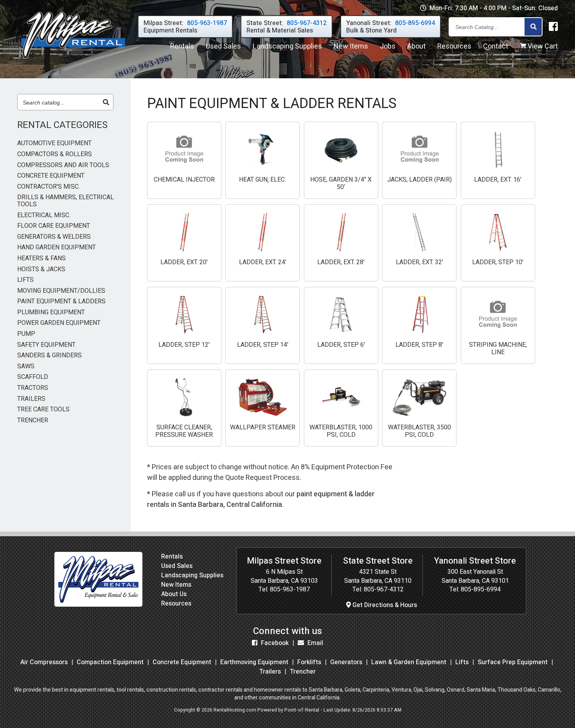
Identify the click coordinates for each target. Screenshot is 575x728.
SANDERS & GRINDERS (49, 355)
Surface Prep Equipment (513, 662)
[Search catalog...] (106, 102)
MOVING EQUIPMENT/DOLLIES (61, 291)
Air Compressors (44, 662)
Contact (495, 46)
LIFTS (25, 280)
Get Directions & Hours (384, 605)
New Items (176, 584)
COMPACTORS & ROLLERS (54, 154)
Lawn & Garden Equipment (408, 662)
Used (223, 46)
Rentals (182, 46)
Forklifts (309, 662)
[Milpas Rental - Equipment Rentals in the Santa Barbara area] (73, 60)
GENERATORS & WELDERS (54, 237)
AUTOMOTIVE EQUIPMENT (54, 143)
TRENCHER (32, 420)
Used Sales (176, 566)
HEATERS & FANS (41, 258)
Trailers (270, 671)
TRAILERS (31, 399)
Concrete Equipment (182, 662)
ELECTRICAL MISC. (43, 215)
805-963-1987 (290, 589)
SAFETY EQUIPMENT (46, 345)
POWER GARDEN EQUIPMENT (59, 323)
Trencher (303, 671)
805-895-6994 (481, 589)
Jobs (387, 46)
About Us (174, 594)
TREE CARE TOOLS (43, 409)
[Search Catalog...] (533, 27)
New (351, 46)
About (416, 46)
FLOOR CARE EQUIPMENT (53, 226)
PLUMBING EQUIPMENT (51, 312)
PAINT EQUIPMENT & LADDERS (61, 301)
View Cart (542, 46)
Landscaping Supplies (192, 575)
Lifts (462, 662)
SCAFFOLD (32, 377)
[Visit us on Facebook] (553, 27)
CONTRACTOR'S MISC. (48, 187)
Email (314, 643)
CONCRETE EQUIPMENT (50, 176)
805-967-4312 (384, 589)
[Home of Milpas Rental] (98, 604)
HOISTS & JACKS (41, 269)
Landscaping (287, 46)
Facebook (274, 643)
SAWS (25, 366)
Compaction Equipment (110, 662)
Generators (346, 662)
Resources (454, 46)
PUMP (26, 334)
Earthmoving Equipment (254, 662)
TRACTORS (32, 388)
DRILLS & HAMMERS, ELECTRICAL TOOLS (65, 201)
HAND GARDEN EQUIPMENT (56, 247)
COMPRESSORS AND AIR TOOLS (63, 165)
